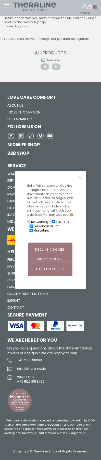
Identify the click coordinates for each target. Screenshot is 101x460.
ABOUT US (15, 105)
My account (24, 26)
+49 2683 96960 (29, 360)
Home (8, 26)
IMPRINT (13, 300)
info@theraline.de (31, 369)
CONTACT (15, 307)
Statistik (62, 222)
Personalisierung (47, 226)
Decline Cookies (50, 249)
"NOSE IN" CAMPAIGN (23, 112)
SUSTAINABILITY (19, 119)
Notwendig (39, 222)
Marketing (41, 230)
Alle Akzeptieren (50, 269)
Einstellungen (50, 259)
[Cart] (92, 8)
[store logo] (44, 6)
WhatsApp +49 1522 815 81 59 (30, 379)
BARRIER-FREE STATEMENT (28, 293)
